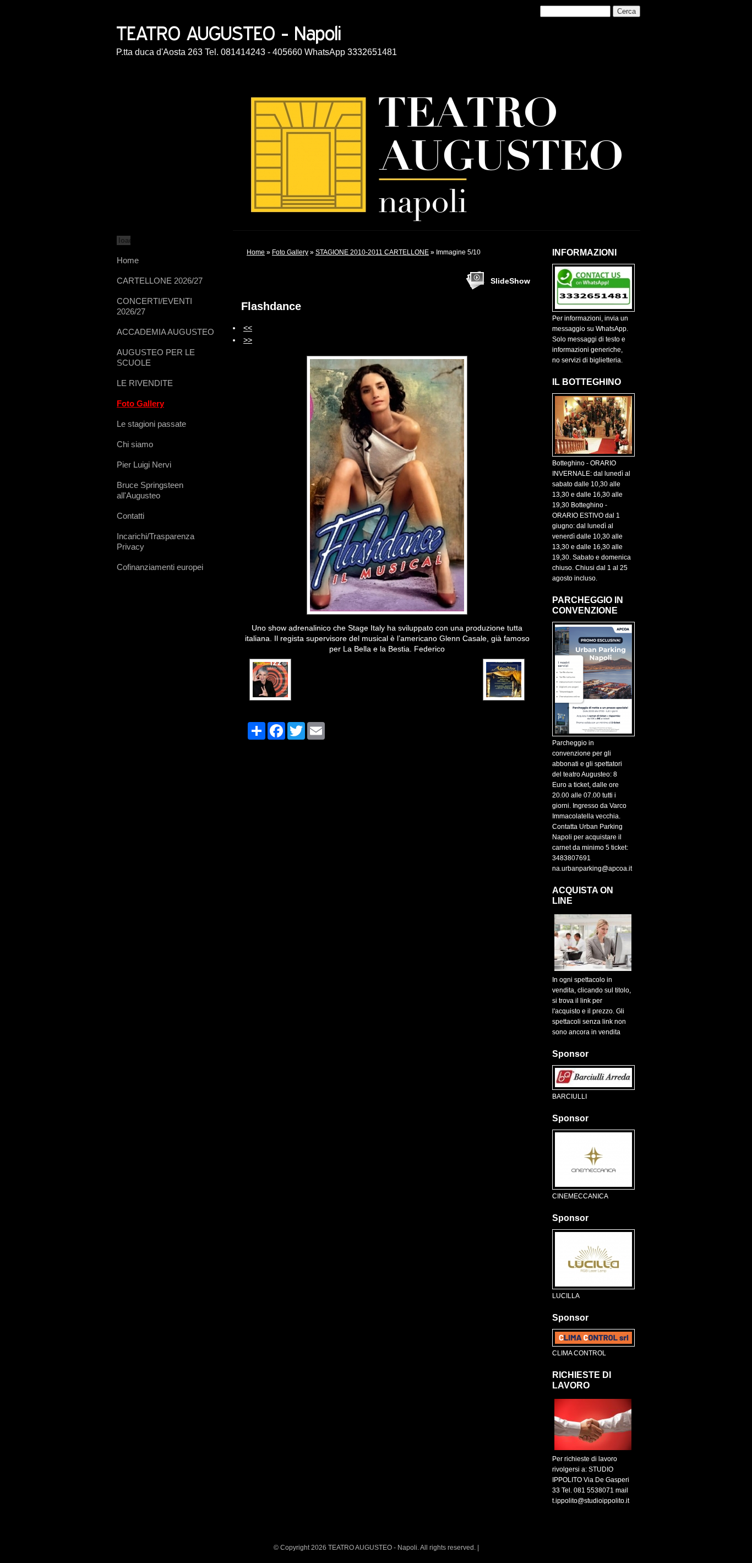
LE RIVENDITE (145, 383)
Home (128, 260)
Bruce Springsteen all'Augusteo (150, 490)
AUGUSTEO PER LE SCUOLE (156, 357)
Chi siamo (135, 444)
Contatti (130, 515)
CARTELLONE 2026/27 (160, 280)
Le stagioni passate (151, 423)
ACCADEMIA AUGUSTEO (165, 332)
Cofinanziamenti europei (160, 567)
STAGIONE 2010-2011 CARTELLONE (372, 252)
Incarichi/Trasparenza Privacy (155, 541)
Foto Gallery (140, 403)
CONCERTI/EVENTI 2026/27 (154, 306)
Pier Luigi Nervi (144, 464)
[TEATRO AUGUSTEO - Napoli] (267, 31)
